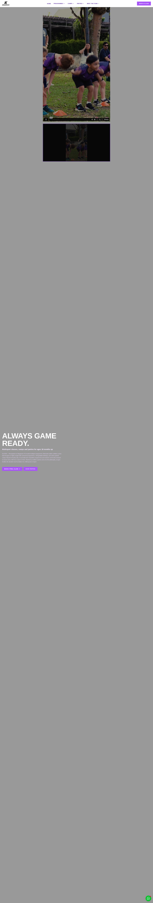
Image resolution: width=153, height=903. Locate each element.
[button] (148, 898)
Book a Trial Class (11, 469)
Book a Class (144, 3)
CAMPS (70, 3)
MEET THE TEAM (92, 3)
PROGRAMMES (58, 3)
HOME (49, 3)
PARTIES (79, 3)
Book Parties (30, 469)
